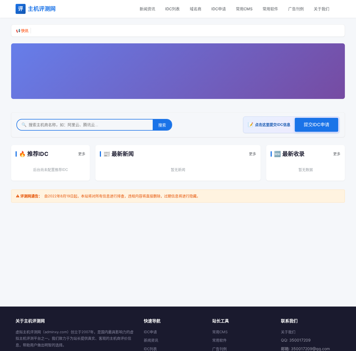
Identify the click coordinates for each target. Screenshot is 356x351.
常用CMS (244, 8)
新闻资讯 (147, 8)
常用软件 (270, 8)
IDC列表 (172, 8)
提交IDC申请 (316, 124)
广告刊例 (296, 8)
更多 (81, 153)
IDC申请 (218, 8)
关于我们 (321, 8)
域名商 (195, 8)
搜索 (162, 125)
